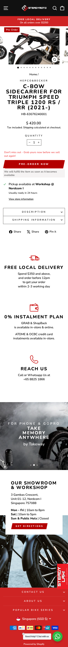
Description (34, 212)
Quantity (34, 135)
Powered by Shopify (34, 644)
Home (33, 74)
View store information (21, 199)
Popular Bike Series (33, 610)
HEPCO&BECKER (34, 80)
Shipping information (34, 220)
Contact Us (33, 592)
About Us (33, 601)
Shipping (28, 127)
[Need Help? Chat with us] (57, 636)
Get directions (29, 526)
